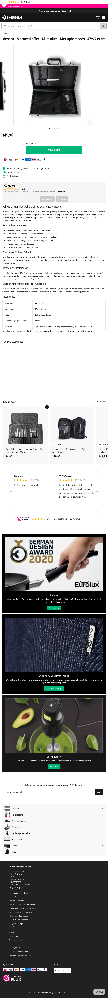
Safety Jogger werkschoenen (20, 912)
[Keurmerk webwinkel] (12, 978)
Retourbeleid (14, 944)
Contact (12, 932)
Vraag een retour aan (17, 940)
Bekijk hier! (54, 766)
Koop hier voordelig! (54, 688)
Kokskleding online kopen (19, 893)
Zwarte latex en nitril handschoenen (23, 908)
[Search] (103, 26)
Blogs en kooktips (16, 923)
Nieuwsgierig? (54, 608)
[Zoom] (90, 121)
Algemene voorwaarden (18, 951)
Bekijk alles (101, 401)
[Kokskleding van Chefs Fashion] (54, 645)
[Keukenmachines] (54, 725)
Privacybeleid (14, 947)
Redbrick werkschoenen (18, 920)
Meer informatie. (60, 192)
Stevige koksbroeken (17, 900)
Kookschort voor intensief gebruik (22, 904)
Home (4, 34)
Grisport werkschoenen (18, 916)
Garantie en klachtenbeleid (20, 955)
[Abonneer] (99, 792)
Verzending (13, 936)
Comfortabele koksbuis (18, 897)
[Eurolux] (54, 564)
